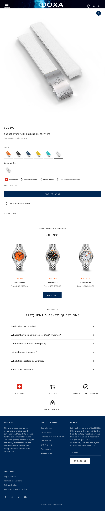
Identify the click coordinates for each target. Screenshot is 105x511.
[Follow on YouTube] (25, 497)
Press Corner (47, 453)
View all (52, 295)
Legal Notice (10, 476)
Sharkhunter (52, 283)
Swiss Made (46, 432)
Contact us (46, 440)
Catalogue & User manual (52, 436)
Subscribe (80, 461)
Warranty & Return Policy (15, 489)
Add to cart (52, 194)
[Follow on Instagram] (12, 497)
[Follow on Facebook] (5, 497)
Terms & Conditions (13, 481)
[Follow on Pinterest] (18, 497)
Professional (19, 283)
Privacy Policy (10, 485)
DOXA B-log (46, 445)
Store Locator (47, 428)
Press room (46, 449)
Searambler (85, 283)
